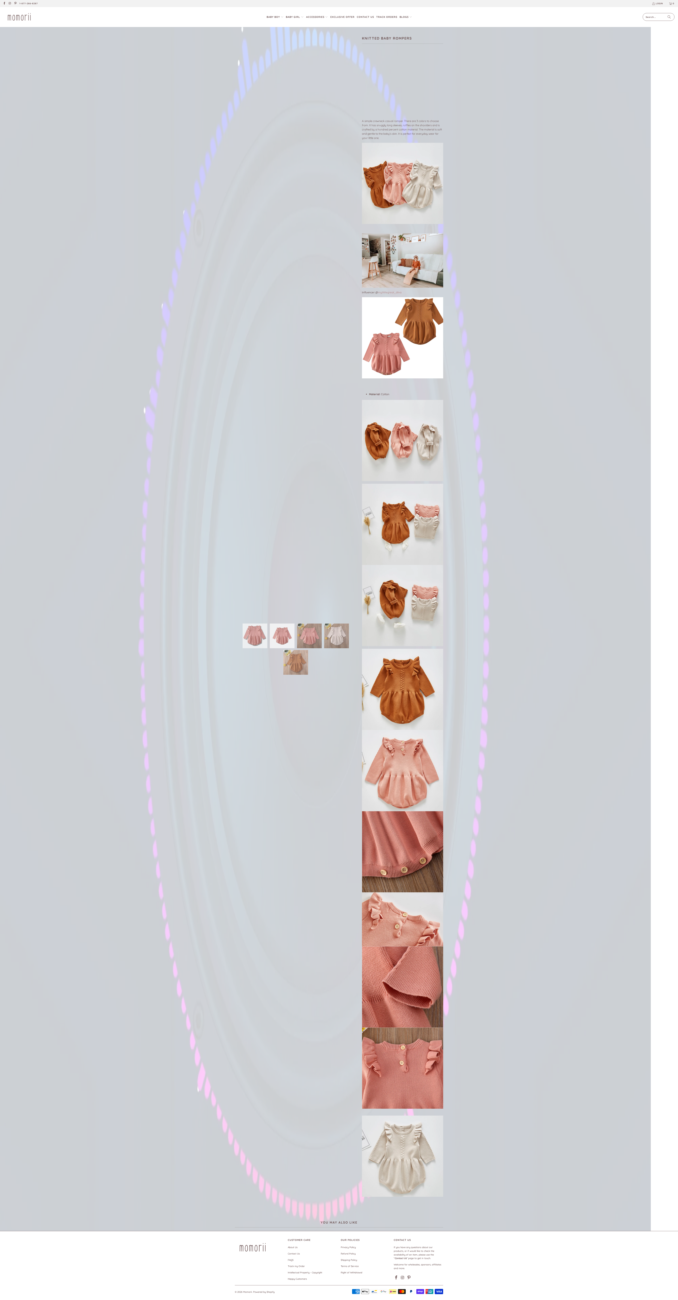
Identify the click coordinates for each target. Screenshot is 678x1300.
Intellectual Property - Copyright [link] (305, 1272)
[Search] (669, 17)
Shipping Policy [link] (349, 1260)
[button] (275, 17)
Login (659, 3)
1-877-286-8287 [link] (28, 3)
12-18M (389, 87)
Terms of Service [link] (350, 1266)
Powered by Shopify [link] (264, 1291)
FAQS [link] (290, 1260)
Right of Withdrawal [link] (351, 1272)
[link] (4, 3)
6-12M (378, 87)
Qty (364, 97)
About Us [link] (293, 1247)
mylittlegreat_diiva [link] (390, 292)
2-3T (413, 87)
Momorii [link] (247, 1291)
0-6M (366, 87)
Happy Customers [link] (297, 1278)
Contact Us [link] (294, 1253)
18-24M (402, 87)
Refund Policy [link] (348, 1253)
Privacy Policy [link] (348, 1247)
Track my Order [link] (296, 1266)
